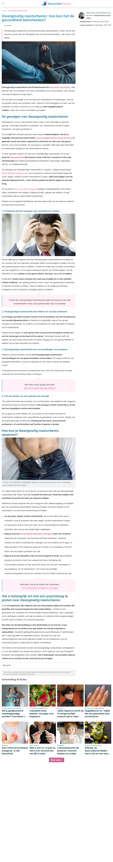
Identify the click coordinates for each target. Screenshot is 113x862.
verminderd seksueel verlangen (36, 534)
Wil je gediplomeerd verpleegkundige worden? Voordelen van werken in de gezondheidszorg (15, 713)
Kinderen (60, 745)
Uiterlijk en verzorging (11, 708)
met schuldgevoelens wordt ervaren (54, 138)
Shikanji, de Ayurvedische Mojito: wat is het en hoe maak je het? (97, 751)
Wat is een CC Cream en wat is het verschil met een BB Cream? (42, 751)
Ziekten (60, 708)
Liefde (4, 11)
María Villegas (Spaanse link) (15, 173)
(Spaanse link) (17, 157)
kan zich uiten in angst (25, 189)
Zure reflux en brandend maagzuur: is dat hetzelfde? (15, 751)
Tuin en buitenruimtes (38, 708)
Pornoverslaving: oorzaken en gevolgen (40, 588)
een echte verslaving (59, 87)
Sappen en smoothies (93, 745)
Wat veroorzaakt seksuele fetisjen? (40, 388)
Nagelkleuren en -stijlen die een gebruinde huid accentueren (97, 713)
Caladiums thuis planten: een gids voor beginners (41, 713)
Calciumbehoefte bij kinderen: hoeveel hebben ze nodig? (68, 751)
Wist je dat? (34, 745)
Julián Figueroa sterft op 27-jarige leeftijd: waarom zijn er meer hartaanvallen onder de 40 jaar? (70, 713)
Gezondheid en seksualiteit (17, 11)
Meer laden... (56, 760)
